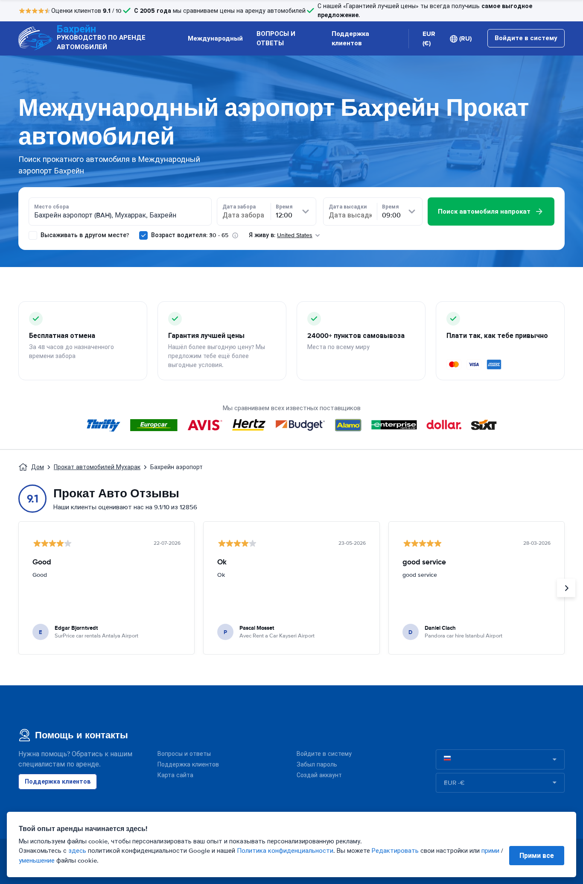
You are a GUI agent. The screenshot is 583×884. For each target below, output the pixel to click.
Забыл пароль (317, 764)
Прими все (536, 856)
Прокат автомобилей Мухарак (97, 467)
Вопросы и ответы (184, 754)
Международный (215, 38)
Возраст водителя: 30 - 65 (189, 235)
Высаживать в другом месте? (84, 235)
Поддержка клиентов (350, 38)
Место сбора (51, 207)
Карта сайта (175, 775)
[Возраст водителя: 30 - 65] (143, 235)
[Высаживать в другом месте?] (33, 235)
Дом (37, 467)
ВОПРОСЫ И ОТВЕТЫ (276, 38)
